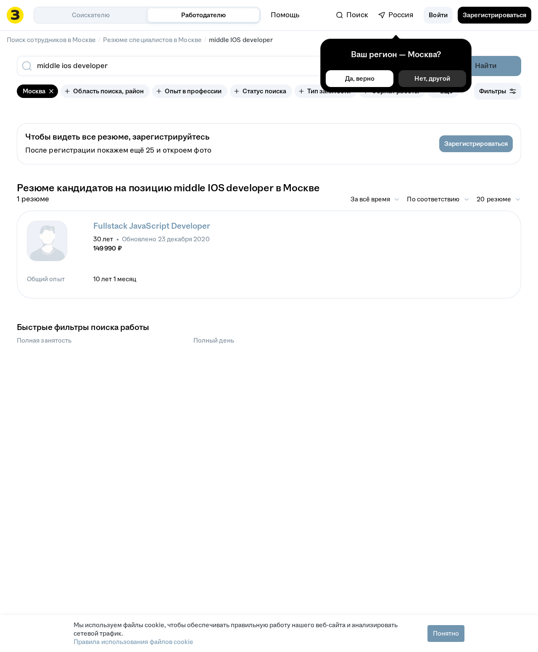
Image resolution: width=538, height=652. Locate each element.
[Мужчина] (47, 241)
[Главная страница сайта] (15, 15)
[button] (438, 15)
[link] (352, 15)
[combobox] (209, 66)
